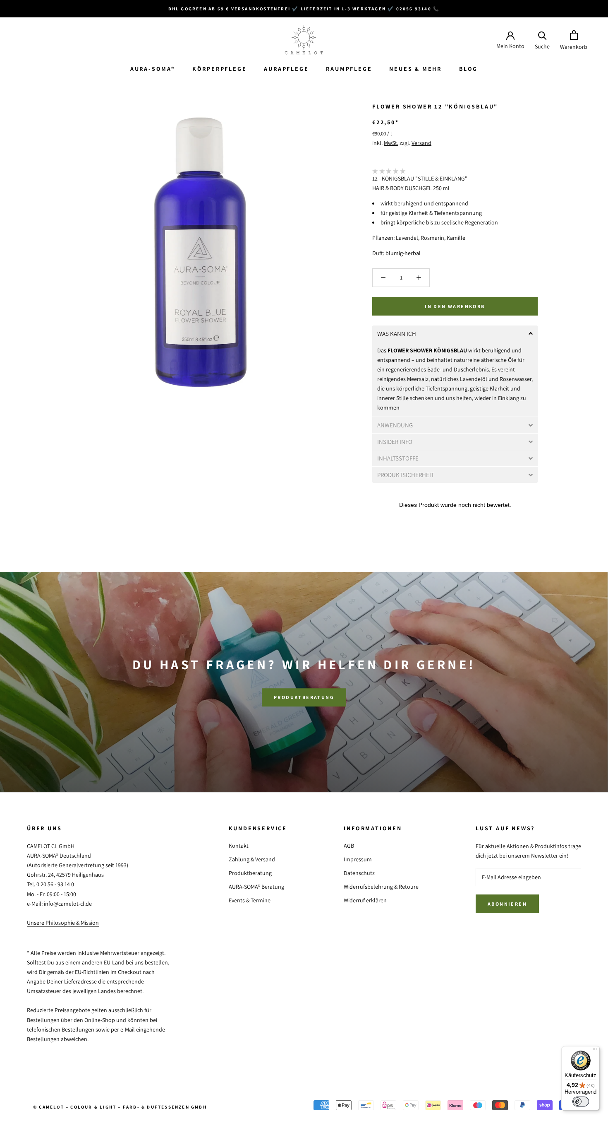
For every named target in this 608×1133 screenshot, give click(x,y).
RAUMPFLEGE (349, 68)
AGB (349, 845)
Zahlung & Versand (252, 859)
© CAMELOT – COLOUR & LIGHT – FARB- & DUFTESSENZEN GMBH (120, 1107)
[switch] (580, 1101)
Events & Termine (249, 900)
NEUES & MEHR (415, 68)
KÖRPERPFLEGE (219, 68)
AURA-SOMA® (152, 68)
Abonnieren (507, 904)
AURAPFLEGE (286, 68)
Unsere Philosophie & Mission (63, 922)
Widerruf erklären (365, 900)
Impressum (358, 859)
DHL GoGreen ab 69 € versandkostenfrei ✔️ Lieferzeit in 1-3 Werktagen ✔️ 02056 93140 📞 (304, 9)
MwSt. (391, 143)
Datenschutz (359, 873)
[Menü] (595, 1051)
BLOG (468, 68)
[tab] (455, 333)
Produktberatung (304, 697)
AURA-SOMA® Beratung (256, 886)
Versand (421, 143)
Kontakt (239, 845)
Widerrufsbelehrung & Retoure (381, 886)
